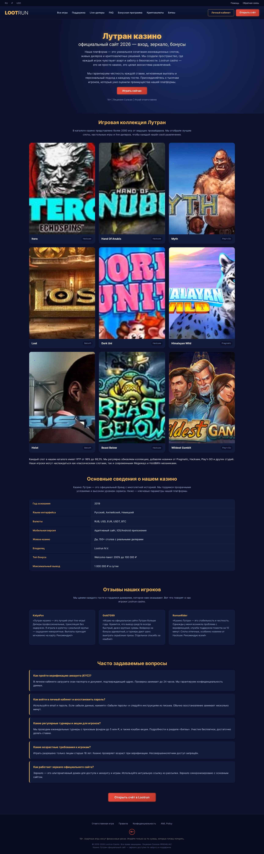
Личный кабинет (221, 12)
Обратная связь (251, 3)
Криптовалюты (155, 12)
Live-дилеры (97, 12)
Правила (123, 823)
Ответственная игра (103, 823)
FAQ (111, 12)
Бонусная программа (130, 12)
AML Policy (166, 823)
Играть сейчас (132, 90)
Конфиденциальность (144, 823)
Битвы (171, 12)
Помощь (235, 3)
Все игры (62, 12)
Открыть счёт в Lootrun (132, 797)
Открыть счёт (248, 12)
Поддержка (78, 12)
